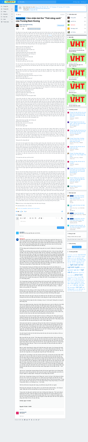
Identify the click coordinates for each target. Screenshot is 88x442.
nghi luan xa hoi (76, 265)
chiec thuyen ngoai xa (76, 256)
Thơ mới (71, 202)
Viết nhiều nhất (73, 14)
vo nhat (76, 289)
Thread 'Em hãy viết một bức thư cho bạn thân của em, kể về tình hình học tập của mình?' (78, 132)
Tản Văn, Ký (72, 210)
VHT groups (59, 7)
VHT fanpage (52, 7)
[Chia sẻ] (62, 211)
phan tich (79, 275)
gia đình (79, 258)
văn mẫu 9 (72, 287)
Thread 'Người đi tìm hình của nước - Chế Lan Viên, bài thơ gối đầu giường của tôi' (78, 123)
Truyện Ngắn (72, 229)
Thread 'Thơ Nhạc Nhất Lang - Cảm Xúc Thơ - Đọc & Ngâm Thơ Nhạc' (78, 155)
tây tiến (73, 279)
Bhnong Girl (46, 8)
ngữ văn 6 (70, 270)
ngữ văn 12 (82, 267)
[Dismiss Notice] (85, 7)
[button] (2, 2)
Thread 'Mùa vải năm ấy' (76, 186)
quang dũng (70, 277)
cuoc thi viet (73, 258)
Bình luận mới (72, 192)
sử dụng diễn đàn (33, 9)
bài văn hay (70, 254)
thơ (26, 205)
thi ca (50, 35)
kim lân (74, 261)
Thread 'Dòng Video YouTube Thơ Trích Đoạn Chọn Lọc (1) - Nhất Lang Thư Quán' (77, 140)
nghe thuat (78, 262)
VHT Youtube (66, 7)
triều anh (72, 282)
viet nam (79, 287)
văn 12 (71, 285)
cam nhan (75, 254)
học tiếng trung (81, 259)
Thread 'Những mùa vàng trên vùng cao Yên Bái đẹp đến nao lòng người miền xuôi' (77, 179)
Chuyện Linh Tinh (73, 222)
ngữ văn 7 (77, 270)
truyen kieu (77, 282)
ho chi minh (73, 259)
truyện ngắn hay (74, 283)
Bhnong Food (32, 8)
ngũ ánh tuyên (74, 267)
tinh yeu (80, 279)
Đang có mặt (72, 233)
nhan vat (72, 275)
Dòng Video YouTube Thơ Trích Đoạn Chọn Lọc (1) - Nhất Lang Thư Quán (77, 197)
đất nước (81, 289)
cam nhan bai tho (21, 205)
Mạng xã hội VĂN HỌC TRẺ (41, 7)
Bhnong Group (39, 8)
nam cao (74, 262)
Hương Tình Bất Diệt (77, 213)
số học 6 (75, 277)
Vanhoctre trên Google (34, 28)
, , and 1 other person (28, 208)
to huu (71, 280)
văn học (29, 205)
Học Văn (71, 37)
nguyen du (75, 272)
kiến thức (70, 261)
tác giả (79, 277)
